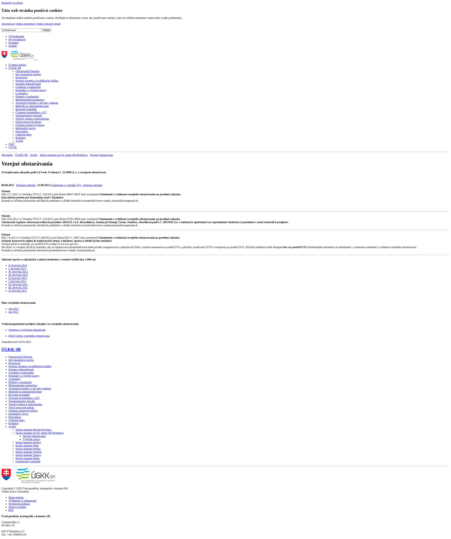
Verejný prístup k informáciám (32, 118)
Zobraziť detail (52, 23)
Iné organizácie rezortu (28, 74)
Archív (19, 140)
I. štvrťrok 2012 (17, 281)
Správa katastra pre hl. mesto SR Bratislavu (64, 155)
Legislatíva (22, 93)
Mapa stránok (16, 497)
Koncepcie (21, 77)
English (12, 45)
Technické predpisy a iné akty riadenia (37, 102)
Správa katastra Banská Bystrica (33, 429)
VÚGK (12, 147)
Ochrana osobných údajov (30, 125)
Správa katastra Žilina (28, 458)
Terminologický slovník (29, 115)
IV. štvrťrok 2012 (18, 271)
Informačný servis (25, 128)
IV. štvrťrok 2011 (18, 284)
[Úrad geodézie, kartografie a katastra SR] (18, 58)
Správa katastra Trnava (28, 455)
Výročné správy (31, 439)
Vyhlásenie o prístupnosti (22, 500)
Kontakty (13, 42)
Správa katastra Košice (28, 442)
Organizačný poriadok (28, 461)
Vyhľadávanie (16, 36)
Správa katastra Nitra (27, 445)
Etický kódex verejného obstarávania (29, 335)
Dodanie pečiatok (26, 185)
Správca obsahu (17, 507)
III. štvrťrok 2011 (18, 287)
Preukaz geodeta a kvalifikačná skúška (37, 80)
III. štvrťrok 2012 (18, 274)
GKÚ (11, 144)
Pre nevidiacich (17, 39)
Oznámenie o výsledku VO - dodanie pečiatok (76, 185)
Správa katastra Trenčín (29, 451)
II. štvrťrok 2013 (17, 265)
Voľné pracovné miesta (28, 121)
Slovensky (7, 155)
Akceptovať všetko (12, 23)
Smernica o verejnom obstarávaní (26, 329)
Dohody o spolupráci (27, 96)
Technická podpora (19, 503)
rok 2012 (13, 311)
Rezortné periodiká (26, 109)
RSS (11, 510)
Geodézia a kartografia (28, 87)
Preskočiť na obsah (12, 2)
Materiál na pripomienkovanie (32, 106)
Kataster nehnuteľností (28, 83)
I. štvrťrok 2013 (17, 268)
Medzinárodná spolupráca (30, 99)
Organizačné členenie (27, 71)
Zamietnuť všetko (33, 23)
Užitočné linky (24, 134)
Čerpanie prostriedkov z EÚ (31, 112)
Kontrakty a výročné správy (31, 90)
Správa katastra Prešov (28, 448)
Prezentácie (22, 131)
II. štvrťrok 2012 (17, 278)
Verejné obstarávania (101, 155)
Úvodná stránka (17, 64)
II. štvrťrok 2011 (17, 290)
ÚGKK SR (14, 68)
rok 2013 (13, 308)
